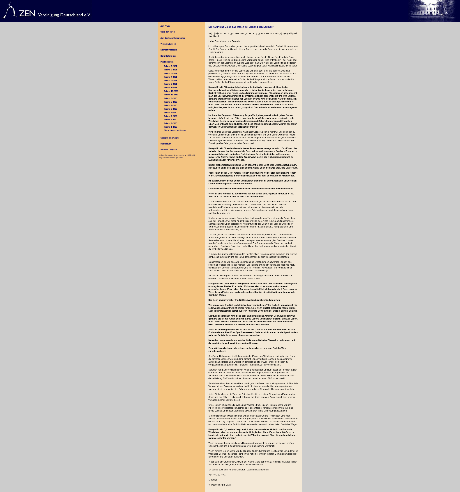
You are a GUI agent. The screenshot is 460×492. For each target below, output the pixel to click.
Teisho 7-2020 (170, 105)
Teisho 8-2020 (170, 102)
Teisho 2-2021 (170, 84)
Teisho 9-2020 (170, 98)
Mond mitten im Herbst (175, 130)
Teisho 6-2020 (170, 109)
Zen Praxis (165, 26)
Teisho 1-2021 (170, 87)
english (173, 150)
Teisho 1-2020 (170, 127)
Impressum (165, 144)
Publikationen (167, 62)
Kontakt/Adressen (169, 50)
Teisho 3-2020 (170, 120)
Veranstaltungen (168, 44)
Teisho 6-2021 (170, 70)
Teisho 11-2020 (171, 95)
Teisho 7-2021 (170, 66)
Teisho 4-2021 (170, 77)
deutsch (164, 150)
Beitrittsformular (168, 56)
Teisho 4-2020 (170, 116)
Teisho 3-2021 (170, 80)
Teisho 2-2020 (170, 123)
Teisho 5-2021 (170, 73)
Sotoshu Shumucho (170, 138)
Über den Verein (167, 32)
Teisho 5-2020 (170, 112)
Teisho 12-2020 (171, 91)
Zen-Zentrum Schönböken (172, 38)
